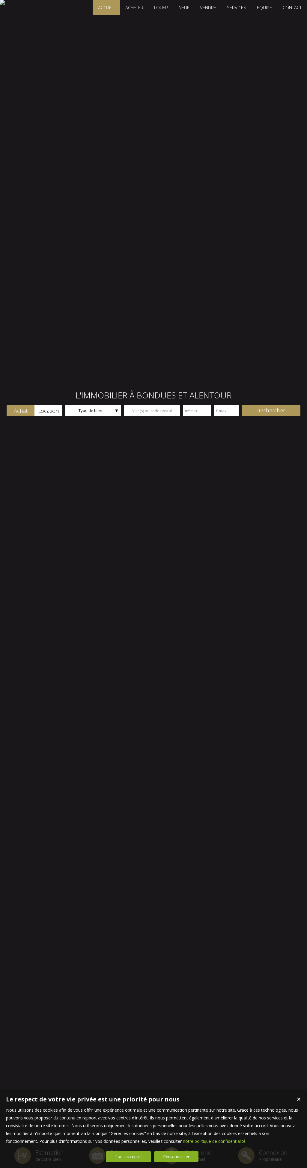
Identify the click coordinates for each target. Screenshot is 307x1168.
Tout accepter (128, 1156)
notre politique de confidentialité (214, 1141)
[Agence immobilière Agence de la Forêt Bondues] (2, 2)
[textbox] (152, 410)
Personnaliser (176, 1156)
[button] (20, 410)
